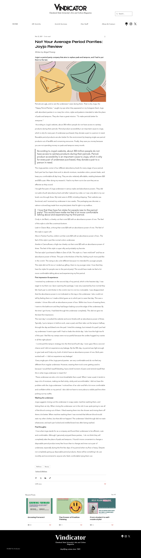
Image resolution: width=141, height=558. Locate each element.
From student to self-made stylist (100, 518)
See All (113, 494)
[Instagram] (131, 24)
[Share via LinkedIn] (45, 478)
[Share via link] (50, 478)
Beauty (47, 466)
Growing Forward (36, 517)
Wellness (39, 466)
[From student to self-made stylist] (102, 506)
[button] (61, 24)
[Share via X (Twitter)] (41, 478)
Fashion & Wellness (41, 471)
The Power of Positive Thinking (69, 518)
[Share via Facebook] (36, 478)
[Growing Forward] (39, 506)
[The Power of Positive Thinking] (71, 506)
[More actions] (105, 36)
